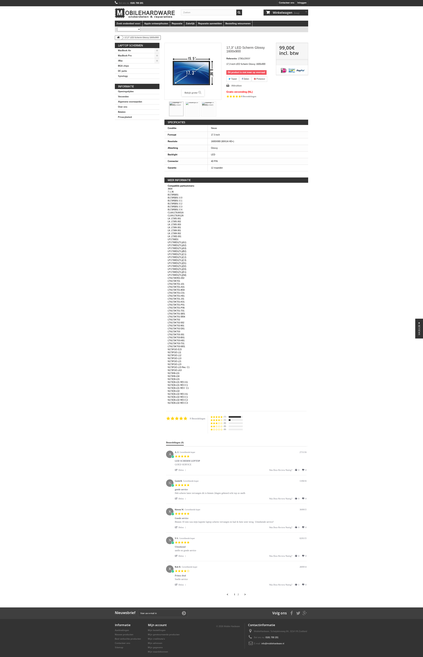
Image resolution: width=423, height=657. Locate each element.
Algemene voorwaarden (130, 101)
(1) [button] (225, 420)
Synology (123, 76)
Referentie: (231, 58)
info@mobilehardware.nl (272, 643)
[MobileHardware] (145, 13)
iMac (120, 60)
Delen (246, 79)
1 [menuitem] (234, 594)
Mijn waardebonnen (158, 652)
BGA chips (123, 66)
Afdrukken (236, 85)
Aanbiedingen (122, 630)
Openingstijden (126, 91)
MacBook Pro (125, 55)
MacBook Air (124, 50)
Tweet (234, 79)
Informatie (126, 86)
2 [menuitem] (238, 594)
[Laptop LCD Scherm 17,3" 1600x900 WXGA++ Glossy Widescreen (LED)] (176, 109)
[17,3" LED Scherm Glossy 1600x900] (192, 109)
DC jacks (122, 71)
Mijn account (157, 625)
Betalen (122, 112)
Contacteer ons (286, 2)
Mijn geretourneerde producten (164, 634)
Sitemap (119, 647)
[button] (181, 470)
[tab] (175, 443)
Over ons (122, 107)
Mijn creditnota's (156, 639)
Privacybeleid (125, 117)
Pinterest (260, 79)
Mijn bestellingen (157, 630)
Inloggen (302, 2)
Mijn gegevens (155, 647)
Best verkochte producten (128, 639)
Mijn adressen (155, 643)
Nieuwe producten (124, 634)
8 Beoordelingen (248, 96)
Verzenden (123, 96)
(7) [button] (225, 417)
